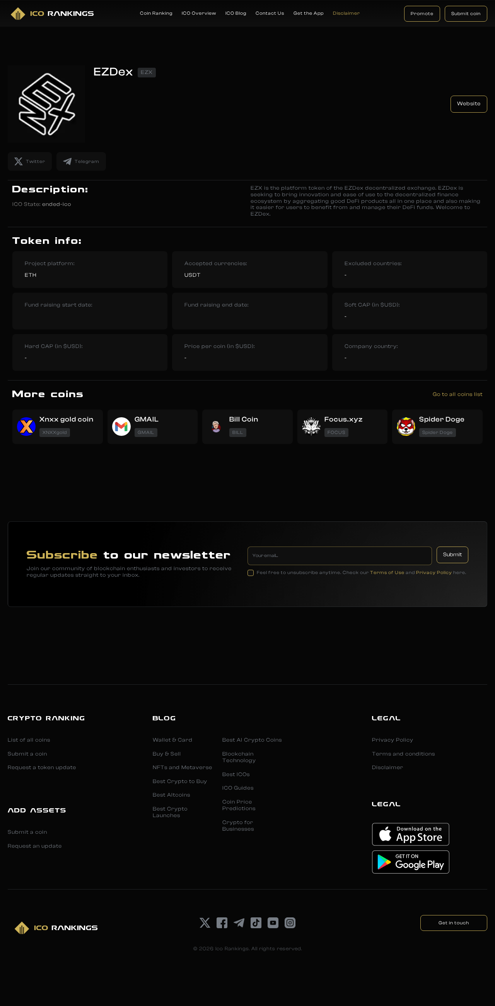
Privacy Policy (434, 572)
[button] (156, 13)
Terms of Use (387, 572)
